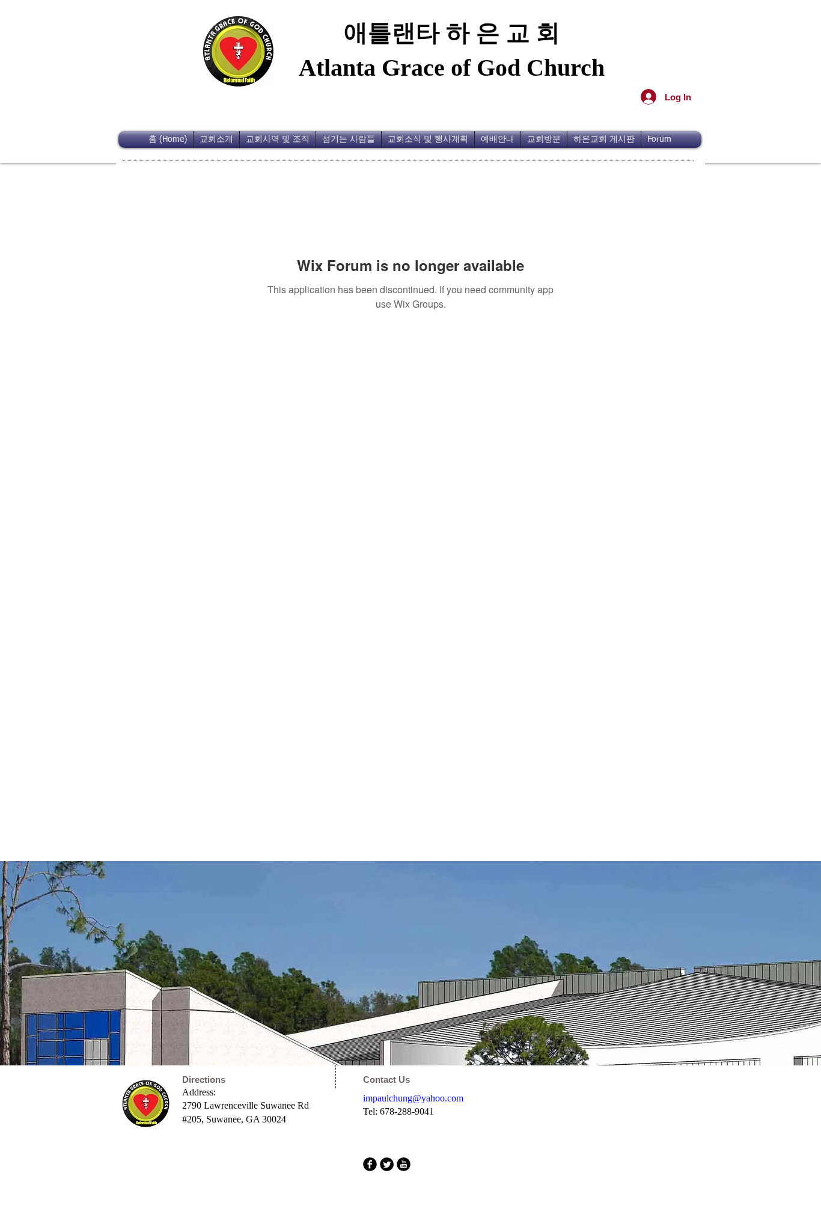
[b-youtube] (403, 1164)
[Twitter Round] (387, 1164)
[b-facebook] (370, 1164)
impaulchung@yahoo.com (413, 1098)
